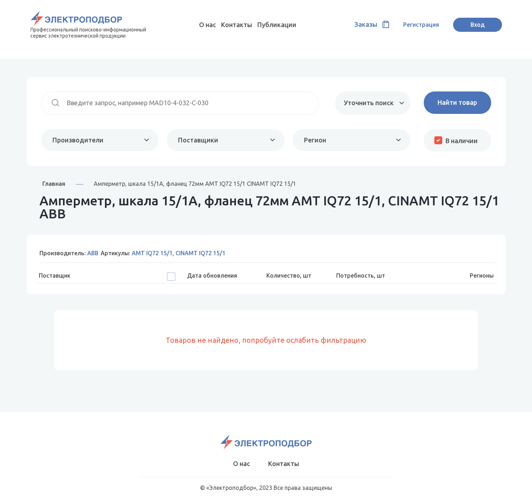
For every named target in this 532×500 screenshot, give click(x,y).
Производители (78, 140)
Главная (53, 183)
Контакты (236, 24)
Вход (477, 24)
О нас (207, 24)
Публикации (276, 24)
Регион (315, 140)
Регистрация (421, 24)
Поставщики (198, 140)
